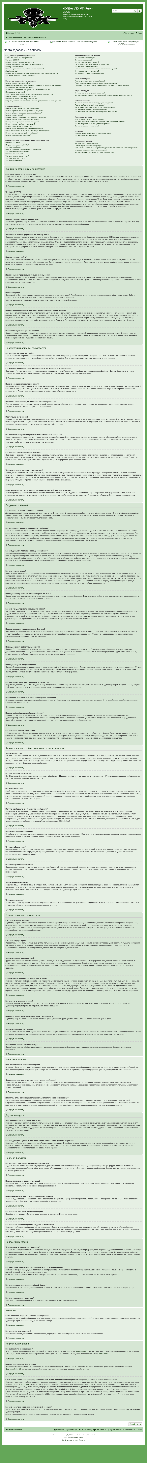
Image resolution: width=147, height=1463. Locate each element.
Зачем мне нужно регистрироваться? (19, 58)
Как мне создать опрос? (14, 115)
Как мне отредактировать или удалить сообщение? (24, 111)
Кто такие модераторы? (83, 60)
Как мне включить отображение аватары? (20, 96)
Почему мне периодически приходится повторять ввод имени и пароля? (32, 73)
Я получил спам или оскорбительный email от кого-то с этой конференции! (102, 85)
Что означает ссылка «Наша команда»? (89, 73)
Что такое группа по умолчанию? (87, 71)
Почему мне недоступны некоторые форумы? (22, 122)
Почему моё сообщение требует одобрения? (21, 133)
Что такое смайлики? (13, 147)
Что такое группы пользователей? (87, 62)
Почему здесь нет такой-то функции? (88, 145)
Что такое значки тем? (13, 160)
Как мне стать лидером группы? (86, 67)
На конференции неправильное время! (19, 87)
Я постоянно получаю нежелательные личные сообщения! (96, 83)
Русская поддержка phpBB (73, 1437)
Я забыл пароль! (11, 71)
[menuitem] (17, 33)
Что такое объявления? (14, 154)
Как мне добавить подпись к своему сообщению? (23, 113)
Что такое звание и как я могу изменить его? (21, 99)
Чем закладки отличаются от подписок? (89, 119)
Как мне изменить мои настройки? (18, 83)
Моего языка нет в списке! (15, 92)
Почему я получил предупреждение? (18, 126)
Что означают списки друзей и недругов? (90, 93)
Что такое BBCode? (12, 143)
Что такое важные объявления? (17, 151)
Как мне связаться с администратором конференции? (94, 152)
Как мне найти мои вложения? (86, 136)
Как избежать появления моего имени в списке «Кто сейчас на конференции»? (34, 85)
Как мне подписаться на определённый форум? (92, 124)
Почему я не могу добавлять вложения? (20, 124)
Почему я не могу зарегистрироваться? (20, 62)
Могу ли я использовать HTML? (17, 145)
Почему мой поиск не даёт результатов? (90, 105)
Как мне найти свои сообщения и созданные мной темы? (96, 111)
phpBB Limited (81, 1351)
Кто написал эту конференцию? (86, 143)
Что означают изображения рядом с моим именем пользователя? (29, 94)
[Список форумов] (34, 17)
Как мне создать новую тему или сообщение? (22, 108)
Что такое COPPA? (12, 60)
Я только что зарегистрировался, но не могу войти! (24, 64)
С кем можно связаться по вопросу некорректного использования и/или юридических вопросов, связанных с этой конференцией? (106, 149)
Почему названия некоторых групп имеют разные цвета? (96, 69)
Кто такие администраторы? (85, 58)
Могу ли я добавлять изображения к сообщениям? (23, 149)
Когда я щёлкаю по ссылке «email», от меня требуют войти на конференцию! (33, 101)
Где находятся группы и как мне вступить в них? (92, 64)
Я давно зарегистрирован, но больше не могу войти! (24, 69)
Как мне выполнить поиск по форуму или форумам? (94, 103)
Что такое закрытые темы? (15, 158)
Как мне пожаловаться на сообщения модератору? (24, 128)
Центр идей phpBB (13, 1369)
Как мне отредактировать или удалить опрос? (22, 119)
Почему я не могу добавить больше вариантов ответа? (25, 117)
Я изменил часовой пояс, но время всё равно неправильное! (27, 90)
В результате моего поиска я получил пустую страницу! (95, 107)
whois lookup (26, 1384)
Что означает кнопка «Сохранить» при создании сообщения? (27, 130)
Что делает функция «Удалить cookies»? (20, 75)
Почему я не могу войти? (14, 67)
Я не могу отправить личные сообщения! (90, 81)
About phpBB (104, 1354)
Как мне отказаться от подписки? (87, 126)
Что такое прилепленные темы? (17, 156)
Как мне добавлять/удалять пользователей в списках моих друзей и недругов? (104, 95)
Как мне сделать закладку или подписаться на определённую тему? (100, 121)
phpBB (58, 424)
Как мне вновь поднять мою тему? (18, 135)
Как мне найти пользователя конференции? (91, 109)
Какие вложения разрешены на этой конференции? (93, 133)
